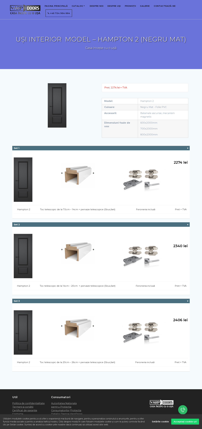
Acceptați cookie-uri (185, 421)
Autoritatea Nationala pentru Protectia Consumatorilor (64, 407)
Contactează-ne (165, 6)
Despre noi (97, 6)
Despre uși (114, 6)
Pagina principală (56, 6)
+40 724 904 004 (59, 13)
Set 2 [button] (17, 224)
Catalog (77, 6)
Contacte (17, 414)
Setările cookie (160, 421)
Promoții (130, 6)
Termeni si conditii (22, 406)
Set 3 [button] (17, 301)
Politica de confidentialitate (28, 403)
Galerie (145, 6)
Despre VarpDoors (71, 414)
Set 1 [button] (16, 148)
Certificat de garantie (24, 410)
